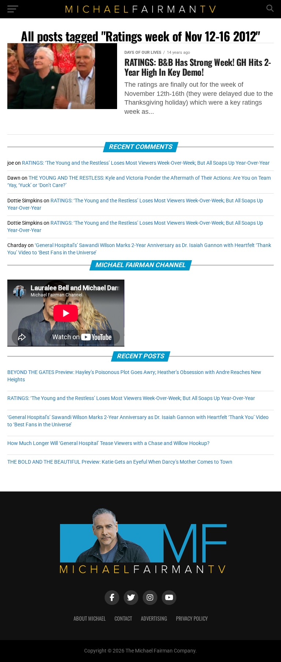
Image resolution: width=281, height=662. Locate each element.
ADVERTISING (154, 618)
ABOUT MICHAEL (90, 618)
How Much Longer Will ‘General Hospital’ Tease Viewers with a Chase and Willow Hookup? (108, 443)
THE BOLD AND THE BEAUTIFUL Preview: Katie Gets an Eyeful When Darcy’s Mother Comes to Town (119, 462)
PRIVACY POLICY (192, 618)
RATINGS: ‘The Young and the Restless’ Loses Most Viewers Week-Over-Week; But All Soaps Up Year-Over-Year (146, 163)
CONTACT (123, 618)
